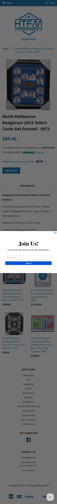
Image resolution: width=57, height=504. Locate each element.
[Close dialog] (55, 233)
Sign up (28, 263)
